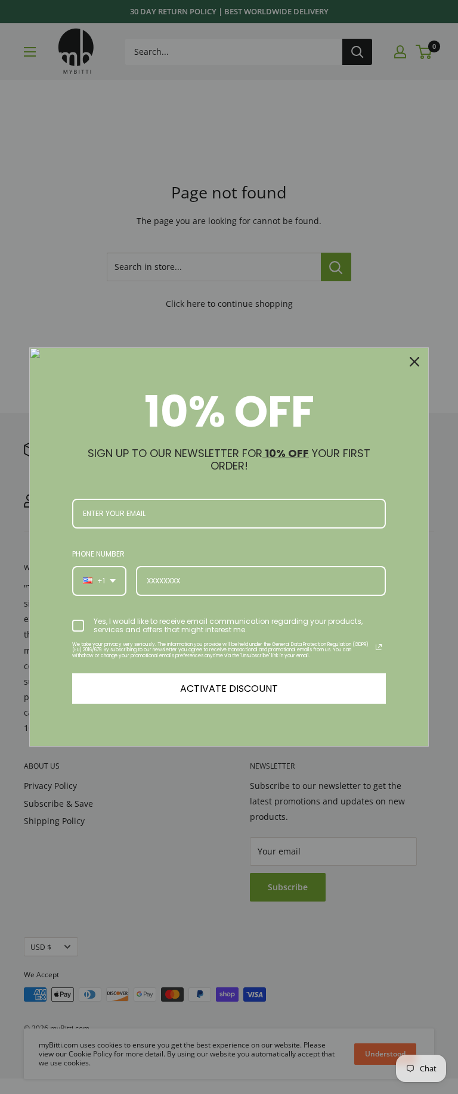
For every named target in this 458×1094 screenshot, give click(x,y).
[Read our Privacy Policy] (379, 647)
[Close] (414, 361)
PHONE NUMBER (98, 554)
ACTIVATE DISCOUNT (229, 688)
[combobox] (99, 581)
